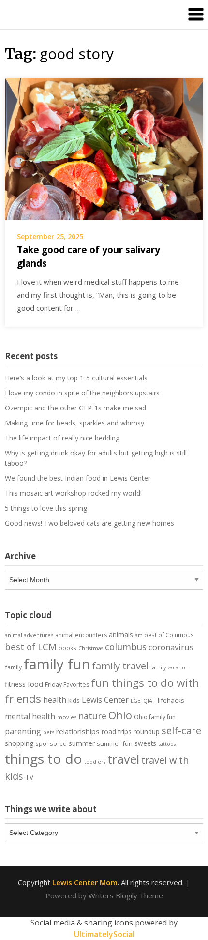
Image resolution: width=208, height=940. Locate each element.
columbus (126, 646)
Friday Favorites (67, 685)
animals (121, 634)
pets (48, 732)
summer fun (115, 743)
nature (92, 716)
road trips (117, 731)
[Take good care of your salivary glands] (104, 148)
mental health (30, 716)
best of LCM (31, 646)
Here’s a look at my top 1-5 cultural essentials (76, 377)
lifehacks (171, 700)
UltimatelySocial (104, 934)
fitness (15, 684)
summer (82, 743)
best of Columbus (169, 634)
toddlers (94, 761)
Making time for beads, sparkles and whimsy (74, 422)
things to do (43, 758)
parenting (23, 731)
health (54, 700)
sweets (145, 743)
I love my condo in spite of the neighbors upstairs (82, 392)
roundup (147, 731)
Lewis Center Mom (85, 882)
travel (123, 759)
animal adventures (29, 634)
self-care (181, 730)
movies (66, 717)
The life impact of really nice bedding (62, 437)
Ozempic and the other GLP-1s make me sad (75, 407)
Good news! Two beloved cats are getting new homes (89, 523)
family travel (120, 665)
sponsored (51, 743)
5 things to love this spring (46, 508)
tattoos (167, 744)
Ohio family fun (155, 717)
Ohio (120, 715)
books (67, 648)
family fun (57, 664)
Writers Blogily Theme (126, 895)
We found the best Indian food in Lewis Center (77, 478)
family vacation (169, 667)
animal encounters (81, 635)
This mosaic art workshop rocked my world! (73, 493)
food (35, 684)
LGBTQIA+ (143, 700)
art (138, 634)
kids (74, 701)
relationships (78, 731)
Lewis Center (105, 700)
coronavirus (171, 646)
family (13, 667)
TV (29, 777)
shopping (19, 743)
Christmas (90, 648)
